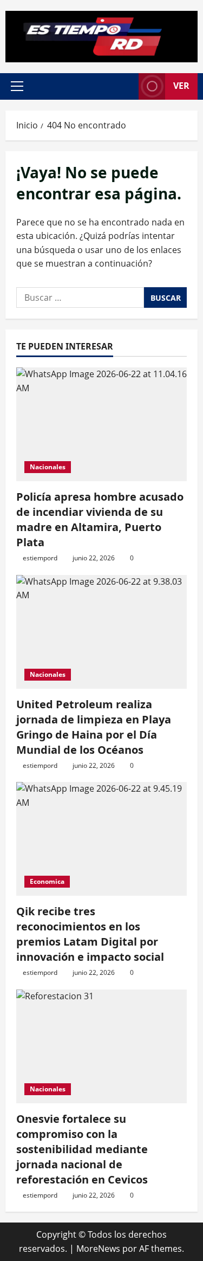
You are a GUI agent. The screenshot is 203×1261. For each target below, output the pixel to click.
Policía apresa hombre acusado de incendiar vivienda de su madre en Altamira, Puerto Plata (100, 519)
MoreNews (98, 1248)
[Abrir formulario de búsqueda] (125, 86)
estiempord (40, 557)
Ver (181, 86)
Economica (47, 881)
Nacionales (48, 466)
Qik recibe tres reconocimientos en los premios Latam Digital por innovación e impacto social (90, 934)
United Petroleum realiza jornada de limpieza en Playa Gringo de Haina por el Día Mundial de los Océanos (93, 727)
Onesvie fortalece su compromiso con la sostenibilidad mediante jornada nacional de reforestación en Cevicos (82, 1149)
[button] (17, 86)
